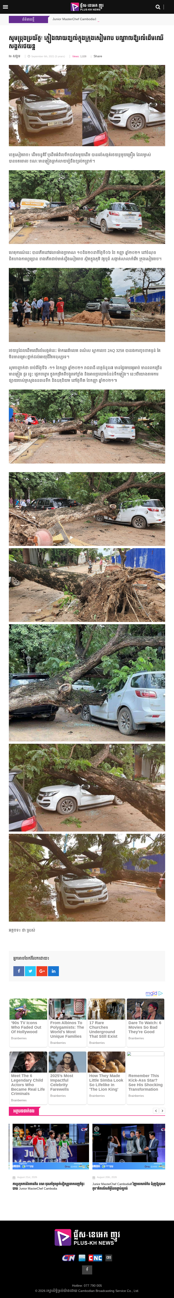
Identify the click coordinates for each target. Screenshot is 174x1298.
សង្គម (16, 56)
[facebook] (87, 1269)
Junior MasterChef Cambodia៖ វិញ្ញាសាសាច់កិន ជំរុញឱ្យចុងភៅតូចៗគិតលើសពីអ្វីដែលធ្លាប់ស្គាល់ (126, 1186)
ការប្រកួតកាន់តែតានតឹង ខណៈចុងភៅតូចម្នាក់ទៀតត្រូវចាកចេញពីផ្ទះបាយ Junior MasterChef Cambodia (45, 1186)
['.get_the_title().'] (47, 1147)
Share (98, 56)
